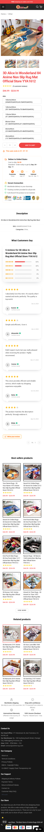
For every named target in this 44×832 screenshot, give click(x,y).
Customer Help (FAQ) (9, 791)
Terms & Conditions (8, 759)
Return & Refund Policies (10, 785)
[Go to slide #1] (10, 64)
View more (22, 610)
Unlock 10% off (5, 822)
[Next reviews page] (39, 443)
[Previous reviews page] (28, 443)
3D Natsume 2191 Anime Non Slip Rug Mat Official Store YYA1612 (11, 647)
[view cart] (40, 6)
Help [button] (40, 829)
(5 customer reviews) (20, 86)
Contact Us (5, 788)
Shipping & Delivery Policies (11, 779)
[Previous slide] (4, 37)
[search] (37, 6)
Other (10, 14)
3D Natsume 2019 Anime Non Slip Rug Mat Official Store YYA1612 (11, 681)
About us (5, 755)
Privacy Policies (7, 762)
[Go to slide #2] (22, 64)
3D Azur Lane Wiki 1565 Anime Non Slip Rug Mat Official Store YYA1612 (31, 647)
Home (3, 14)
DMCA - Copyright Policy (10, 765)
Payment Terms (7, 782)
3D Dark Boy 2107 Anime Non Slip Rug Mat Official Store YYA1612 (32, 681)
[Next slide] (39, 37)
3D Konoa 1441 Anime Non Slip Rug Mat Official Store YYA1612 (11, 594)
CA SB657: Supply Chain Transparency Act (16, 768)
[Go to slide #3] (33, 64)
